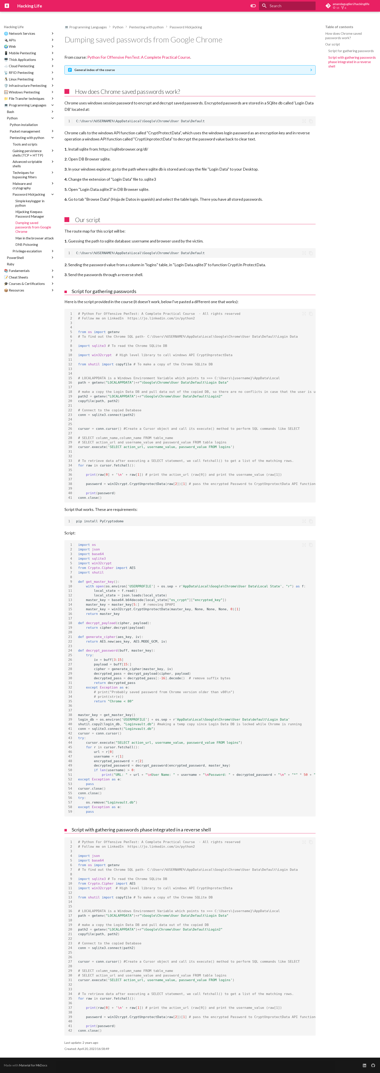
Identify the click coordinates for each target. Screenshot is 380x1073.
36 (70, 475)
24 (70, 419)
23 (70, 415)
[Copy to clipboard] (311, 121)
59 (70, 812)
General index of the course (94, 70)
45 (70, 747)
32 (70, 456)
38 (70, 484)
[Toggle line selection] (304, 121)
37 (70, 479)
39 (70, 488)
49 (70, 765)
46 (70, 752)
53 (70, 784)
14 (70, 373)
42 (70, 733)
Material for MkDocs (33, 1065)
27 (70, 433)
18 (70, 392)
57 (70, 802)
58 (70, 807)
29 (70, 442)
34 (70, 465)
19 (70, 396)
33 (70, 461)
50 (70, 770)
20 (70, 401)
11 (70, 360)
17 (70, 387)
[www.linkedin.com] (364, 1065)
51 (70, 775)
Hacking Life (14, 27)
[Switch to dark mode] (253, 6)
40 (70, 493)
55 (70, 793)
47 (70, 756)
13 (70, 369)
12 (70, 364)
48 (70, 761)
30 (70, 447)
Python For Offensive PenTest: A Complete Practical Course (138, 57)
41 (70, 498)
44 (70, 743)
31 (70, 452)
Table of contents (339, 27)
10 (70, 355)
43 (70, 738)
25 (70, 424)
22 (70, 410)
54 (70, 789)
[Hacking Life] (7, 6)
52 (70, 779)
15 (70, 378)
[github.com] (373, 1065)
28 (70, 438)
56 (70, 798)
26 (70, 429)
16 (70, 382)
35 (70, 470)
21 (70, 406)
